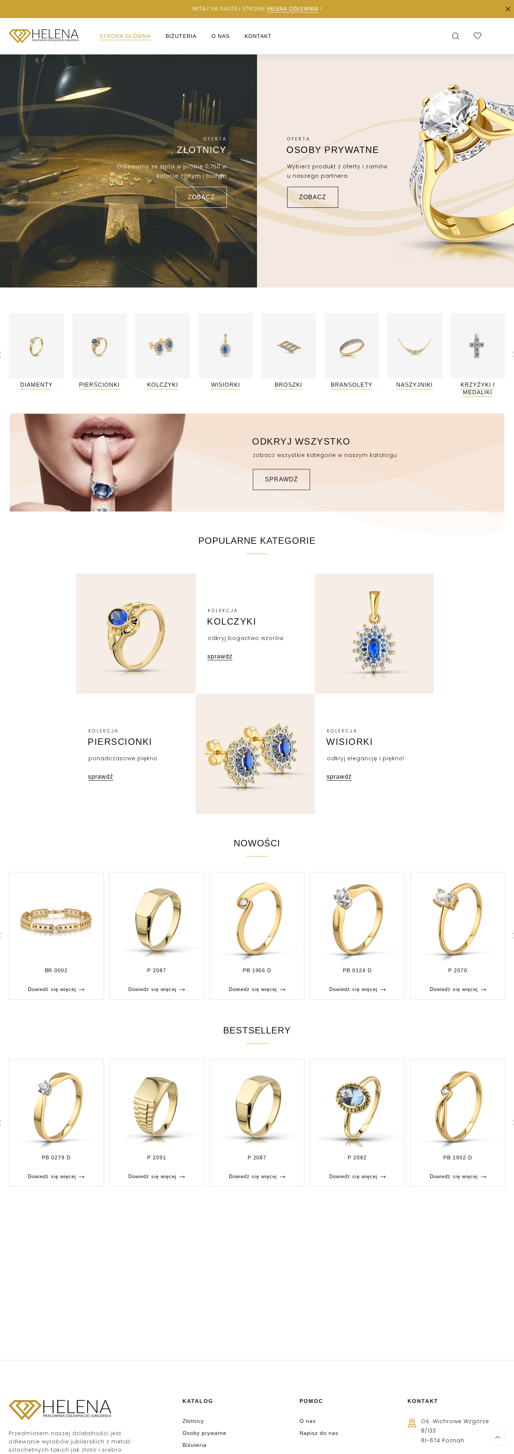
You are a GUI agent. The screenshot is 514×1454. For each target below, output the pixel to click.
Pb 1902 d (457, 1157)
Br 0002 (56, 970)
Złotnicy (193, 1421)
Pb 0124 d (357, 970)
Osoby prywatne (204, 1433)
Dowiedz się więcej (52, 989)
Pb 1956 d (257, 970)
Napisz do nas (319, 1433)
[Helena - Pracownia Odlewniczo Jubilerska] (44, 36)
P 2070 (457, 970)
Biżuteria (194, 1445)
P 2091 (156, 1157)
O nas (308, 1421)
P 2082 (357, 1157)
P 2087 (156, 970)
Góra (497, 1437)
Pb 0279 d (56, 1157)
